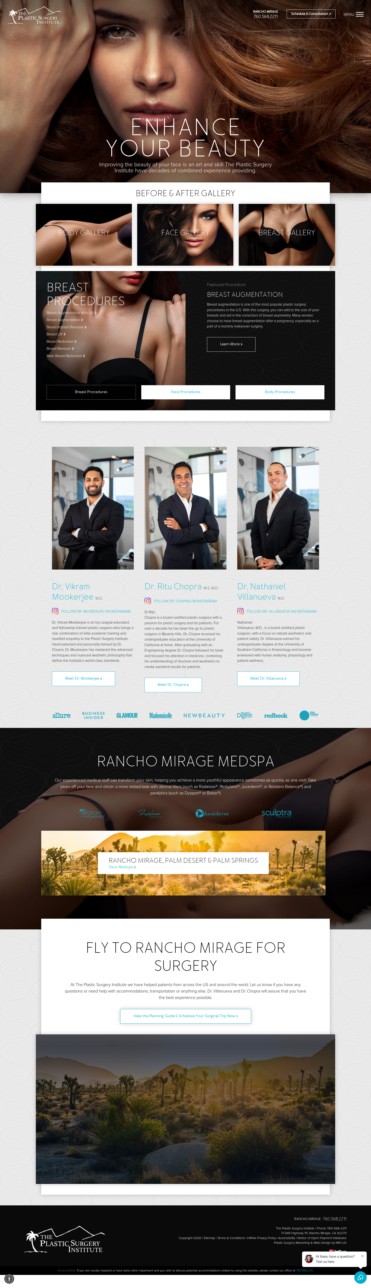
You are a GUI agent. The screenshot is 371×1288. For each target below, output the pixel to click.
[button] (9, 1279)
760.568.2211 (266, 17)
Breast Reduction (60, 341)
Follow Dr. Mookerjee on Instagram (96, 611)
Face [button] (185, 392)
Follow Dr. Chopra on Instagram (185, 601)
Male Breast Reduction (64, 356)
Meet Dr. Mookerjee (82, 679)
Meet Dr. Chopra (172, 685)
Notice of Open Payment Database (322, 1238)
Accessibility (286, 1238)
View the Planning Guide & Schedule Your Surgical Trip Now (184, 1016)
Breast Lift (54, 334)
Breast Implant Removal (65, 327)
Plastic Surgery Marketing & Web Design (302, 1243)
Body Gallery (84, 233)
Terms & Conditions (231, 1238)
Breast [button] (91, 392)
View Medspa (121, 867)
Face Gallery (185, 233)
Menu (349, 14)
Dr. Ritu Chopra (181, 587)
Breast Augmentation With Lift (70, 313)
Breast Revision (59, 348)
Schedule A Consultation (309, 14)
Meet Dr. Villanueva (267, 679)
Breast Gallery (286, 233)
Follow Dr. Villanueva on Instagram (281, 611)
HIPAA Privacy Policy (261, 1238)
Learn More (230, 344)
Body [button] (280, 392)
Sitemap (209, 1238)
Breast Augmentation (63, 320)
